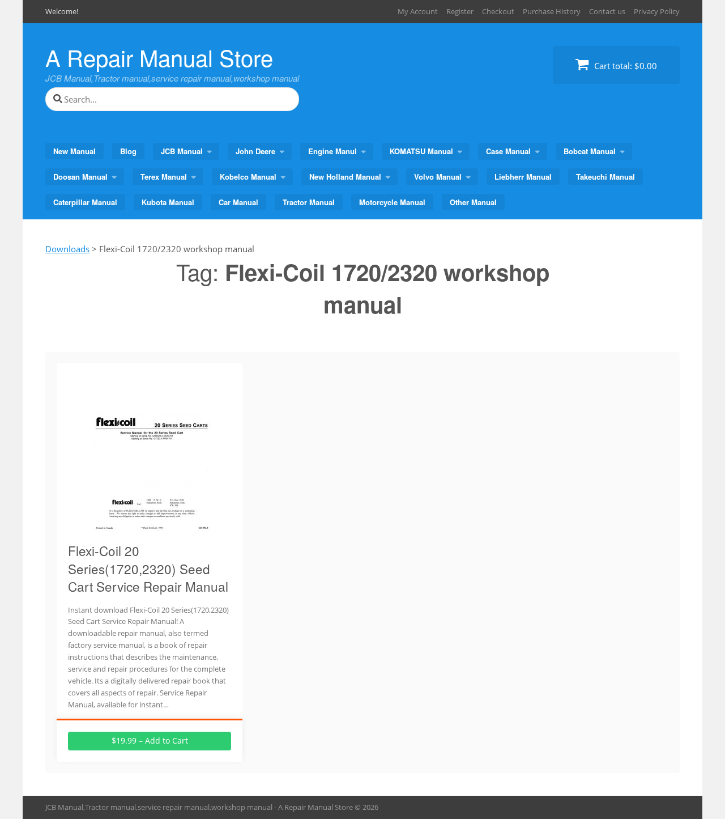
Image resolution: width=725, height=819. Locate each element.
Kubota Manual (168, 202)
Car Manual (238, 202)
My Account (418, 11)
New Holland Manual (345, 176)
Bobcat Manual (590, 151)
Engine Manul (332, 151)
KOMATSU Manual (421, 151)
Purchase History (552, 11)
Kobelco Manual (248, 176)
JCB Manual (182, 151)
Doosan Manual (80, 176)
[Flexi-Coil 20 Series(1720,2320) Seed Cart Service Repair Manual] (149, 526)
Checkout (498, 11)
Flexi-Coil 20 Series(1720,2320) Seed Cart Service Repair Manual (148, 568)
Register (460, 11)
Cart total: (624, 65)
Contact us (607, 11)
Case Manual (508, 151)
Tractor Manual (309, 202)
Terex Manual (163, 176)
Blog (128, 151)
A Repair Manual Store (159, 57)
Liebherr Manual (523, 176)
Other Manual (473, 202)
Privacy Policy (657, 11)
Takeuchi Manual (605, 176)
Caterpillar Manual (85, 202)
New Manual (74, 151)
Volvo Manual (438, 176)
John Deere (255, 151)
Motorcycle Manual (392, 202)
